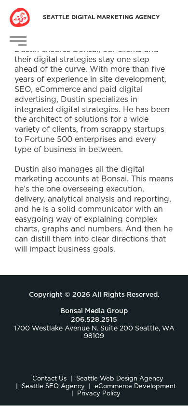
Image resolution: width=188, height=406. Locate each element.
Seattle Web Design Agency (119, 379)
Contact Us (49, 379)
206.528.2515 (94, 320)
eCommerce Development (135, 386)
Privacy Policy (99, 394)
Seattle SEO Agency (53, 386)
